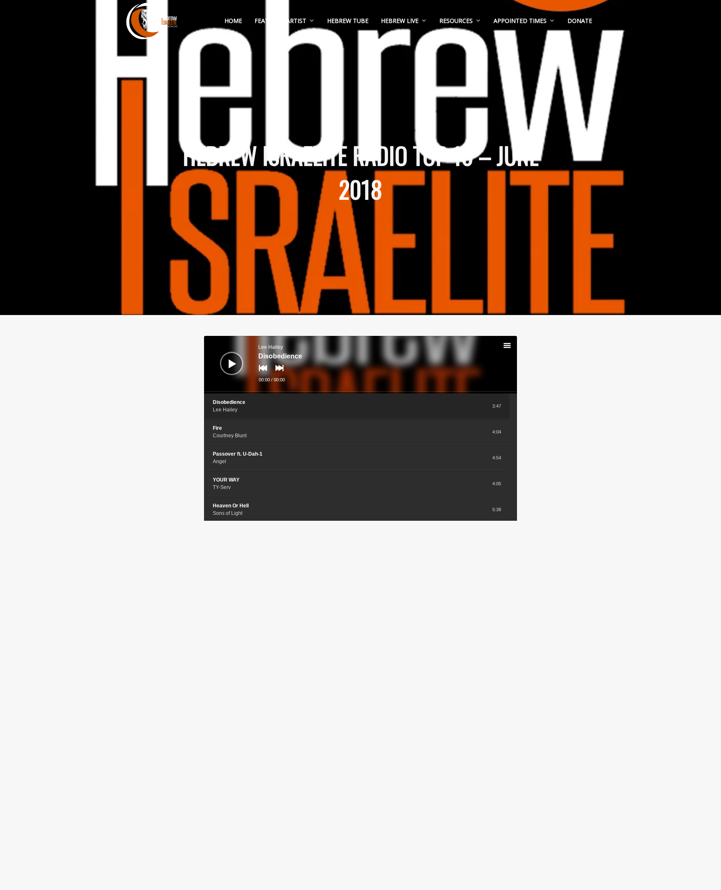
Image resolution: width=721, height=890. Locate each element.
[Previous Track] (261, 374)
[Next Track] (277, 374)
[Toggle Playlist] (514, 347)
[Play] (225, 357)
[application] (360, 364)
